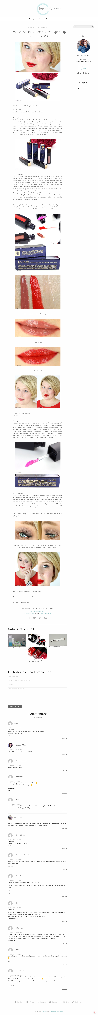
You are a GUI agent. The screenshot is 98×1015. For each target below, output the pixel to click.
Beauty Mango (22, 745)
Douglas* (26, 112)
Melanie (19, 776)
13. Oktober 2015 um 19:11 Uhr (15, 907)
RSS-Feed (78, 1002)
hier (60, 545)
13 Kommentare (42, 27)
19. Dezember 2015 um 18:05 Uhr (15, 975)
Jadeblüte (20, 970)
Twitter (31, 1002)
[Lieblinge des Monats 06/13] (17, 640)
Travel (48, 19)
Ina (17, 799)
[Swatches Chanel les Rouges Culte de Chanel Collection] (37, 646)
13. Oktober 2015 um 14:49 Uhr (15, 804)
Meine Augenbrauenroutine (56, 646)
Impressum (53, 1011)
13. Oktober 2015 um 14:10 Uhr (15, 749)
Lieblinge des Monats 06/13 (15, 648)
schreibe (37, 614)
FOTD (38, 608)
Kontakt (65, 19)
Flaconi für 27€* (39, 112)
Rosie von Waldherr (24, 854)
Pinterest (54, 1002)
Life (40, 19)
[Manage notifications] (95, 1012)
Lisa (18, 949)
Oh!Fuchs (45, 1011)
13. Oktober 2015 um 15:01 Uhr (15, 822)
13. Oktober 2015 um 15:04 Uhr (15, 839)
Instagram (43, 1002)
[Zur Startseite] (49, 9)
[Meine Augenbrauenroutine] (58, 640)
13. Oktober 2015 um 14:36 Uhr (15, 781)
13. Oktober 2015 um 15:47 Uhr (15, 859)
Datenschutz (60, 1011)
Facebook (20, 1002)
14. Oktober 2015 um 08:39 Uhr (15, 932)
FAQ (56, 19)
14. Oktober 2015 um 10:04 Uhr (15, 954)
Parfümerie (50, 608)
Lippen (44, 608)
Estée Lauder (31, 608)
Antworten (64, 738)
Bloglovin (66, 1002)
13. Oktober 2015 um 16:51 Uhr (15, 880)
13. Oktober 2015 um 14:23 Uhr (15, 765)
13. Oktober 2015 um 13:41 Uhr (15, 728)
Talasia (19, 817)
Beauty (31, 19)
